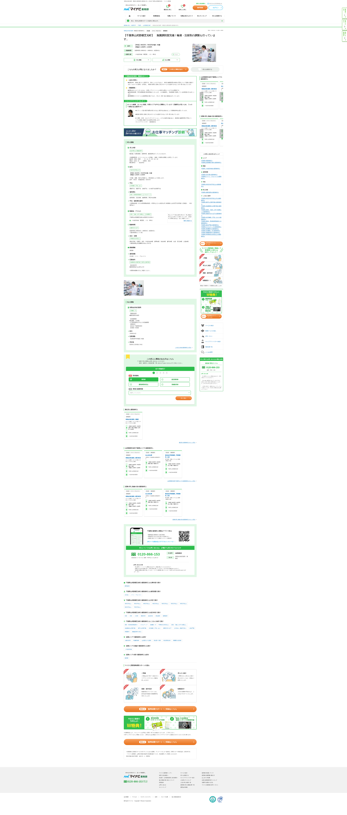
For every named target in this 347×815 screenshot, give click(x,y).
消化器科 (158, 616)
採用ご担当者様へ (201, 3)
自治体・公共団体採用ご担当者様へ (168, 777)
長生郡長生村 (167, 640)
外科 (131, 616)
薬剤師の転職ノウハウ (208, 773)
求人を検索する (217, 16)
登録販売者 (175, 384)
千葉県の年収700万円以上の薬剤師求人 (211, 185)
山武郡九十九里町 (146, 640)
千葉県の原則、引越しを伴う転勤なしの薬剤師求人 (211, 210)
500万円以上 (165, 603)
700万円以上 (137, 607)
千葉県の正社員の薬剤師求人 (209, 174)
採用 (156, 797)
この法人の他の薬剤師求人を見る (183, 347)
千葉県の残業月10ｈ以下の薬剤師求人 (211, 214)
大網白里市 (128, 640)
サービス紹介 (141, 16)
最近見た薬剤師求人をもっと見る (187, 442)
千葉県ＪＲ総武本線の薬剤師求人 (210, 168)
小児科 (136, 616)
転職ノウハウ (172, 16)
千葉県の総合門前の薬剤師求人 (210, 225)
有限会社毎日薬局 (128, 30)
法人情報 (167, 60)
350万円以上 (137, 603)
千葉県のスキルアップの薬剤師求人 (211, 227)
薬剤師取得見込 (143, 384)
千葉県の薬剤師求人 (207, 160)
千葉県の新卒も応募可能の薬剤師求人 (211, 203)
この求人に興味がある (173, 69)
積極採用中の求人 (137, 631)
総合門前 (132, 150)
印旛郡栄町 (136, 640)
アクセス (176, 54)
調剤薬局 (127, 586)
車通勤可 (148, 214)
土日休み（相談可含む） (180, 628)
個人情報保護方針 (176, 797)
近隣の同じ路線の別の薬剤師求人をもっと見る (184, 519)
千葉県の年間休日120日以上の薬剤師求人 (211, 235)
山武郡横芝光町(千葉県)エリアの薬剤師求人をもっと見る (181, 481)
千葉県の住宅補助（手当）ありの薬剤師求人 (211, 218)
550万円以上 (174, 603)
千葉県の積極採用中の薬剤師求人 (210, 232)
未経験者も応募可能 (135, 262)
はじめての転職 (206, 777)
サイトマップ (162, 787)
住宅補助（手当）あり (135, 185)
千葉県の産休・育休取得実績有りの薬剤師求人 (211, 222)
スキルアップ (147, 194)
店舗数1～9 (133, 310)
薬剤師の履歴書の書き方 (208, 775)
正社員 (126, 595)
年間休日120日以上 (135, 238)
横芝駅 (126, 658)
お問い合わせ (162, 785)
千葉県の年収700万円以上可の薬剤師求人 (211, 199)
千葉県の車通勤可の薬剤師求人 (210, 228)
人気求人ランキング (185, 780)
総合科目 (150, 616)
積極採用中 (139, 150)
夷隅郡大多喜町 (177, 640)
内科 (126, 616)
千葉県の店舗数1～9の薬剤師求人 (210, 230)
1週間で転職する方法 (207, 782)
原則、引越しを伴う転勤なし (137, 214)
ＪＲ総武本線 (128, 649)
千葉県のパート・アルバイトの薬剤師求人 (211, 177)
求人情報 (138, 60)
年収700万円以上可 (135, 170)
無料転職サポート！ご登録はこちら (158, 709)
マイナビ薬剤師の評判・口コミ (210, 785)
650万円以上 (128, 607)
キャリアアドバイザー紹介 (187, 777)
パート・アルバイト (136, 595)
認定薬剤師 (175, 379)
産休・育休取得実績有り (136, 194)
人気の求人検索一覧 (185, 782)
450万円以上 (155, 603)
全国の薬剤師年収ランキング (209, 780)
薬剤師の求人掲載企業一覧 (187, 785)
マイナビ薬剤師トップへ (165, 773)
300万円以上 (128, 603)
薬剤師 (144, 379)
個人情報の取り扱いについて (166, 780)
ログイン (216, 7)
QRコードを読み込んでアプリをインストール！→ (161, 541)
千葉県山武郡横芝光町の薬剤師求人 (211, 162)
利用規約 (161, 782)
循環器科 (165, 616)
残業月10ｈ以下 (134, 227)
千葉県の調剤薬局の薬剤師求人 (210, 192)
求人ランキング (202, 16)
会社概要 (126, 797)
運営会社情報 (184, 787)
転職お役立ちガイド (187, 16)
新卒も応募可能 (146, 262)
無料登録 (200, 7)
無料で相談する (188, 220)
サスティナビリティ (146, 797)
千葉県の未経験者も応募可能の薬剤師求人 (211, 207)
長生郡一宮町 (157, 640)
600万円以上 (183, 603)
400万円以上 (146, 603)
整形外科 (143, 616)
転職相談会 (156, 16)
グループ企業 (164, 797)
